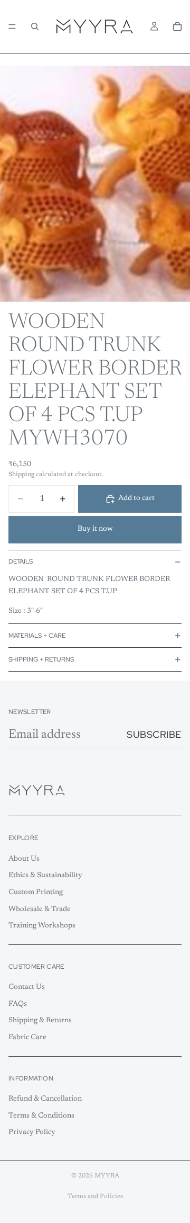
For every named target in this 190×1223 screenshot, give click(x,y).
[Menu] (12, 26)
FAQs (17, 1004)
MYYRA (106, 1176)
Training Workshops (41, 926)
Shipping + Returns (41, 659)
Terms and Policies (95, 1196)
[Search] (34, 26)
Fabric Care (27, 1037)
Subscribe (154, 734)
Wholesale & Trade (39, 909)
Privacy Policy (31, 1133)
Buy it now (95, 529)
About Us (24, 859)
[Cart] (177, 26)
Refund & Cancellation (45, 1099)
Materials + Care (36, 635)
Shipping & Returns (40, 1021)
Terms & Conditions (41, 1116)
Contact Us (26, 987)
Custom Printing (35, 892)
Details (20, 561)
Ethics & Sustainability (45, 876)
